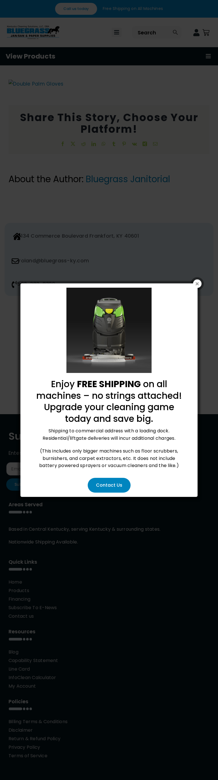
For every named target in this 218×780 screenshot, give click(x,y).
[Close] (197, 283)
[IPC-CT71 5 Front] (109, 291)
